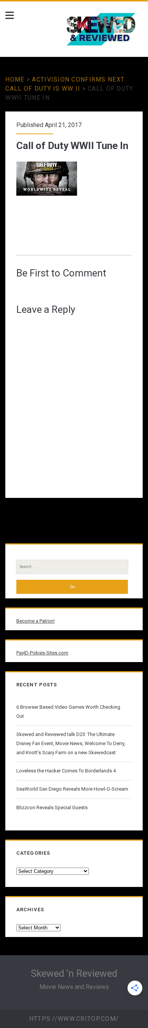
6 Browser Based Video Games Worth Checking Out (68, 711)
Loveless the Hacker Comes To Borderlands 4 (66, 771)
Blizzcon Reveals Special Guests (52, 807)
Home (14, 79)
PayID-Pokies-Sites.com (42, 653)
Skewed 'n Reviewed (74, 973)
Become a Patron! (35, 621)
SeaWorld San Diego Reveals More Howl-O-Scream (72, 789)
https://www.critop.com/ (74, 1018)
